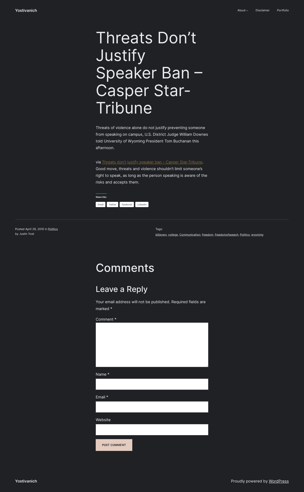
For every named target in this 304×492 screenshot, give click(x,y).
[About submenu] (247, 10)
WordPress (279, 481)
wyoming (257, 234)
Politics (53, 229)
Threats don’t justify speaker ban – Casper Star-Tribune (152, 162)
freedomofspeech (226, 234)
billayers (161, 234)
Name (102, 374)
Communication (189, 234)
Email (102, 397)
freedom (207, 234)
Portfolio (283, 10)
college (173, 234)
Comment (106, 319)
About (242, 10)
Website (103, 419)
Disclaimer (263, 10)
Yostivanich (26, 10)
